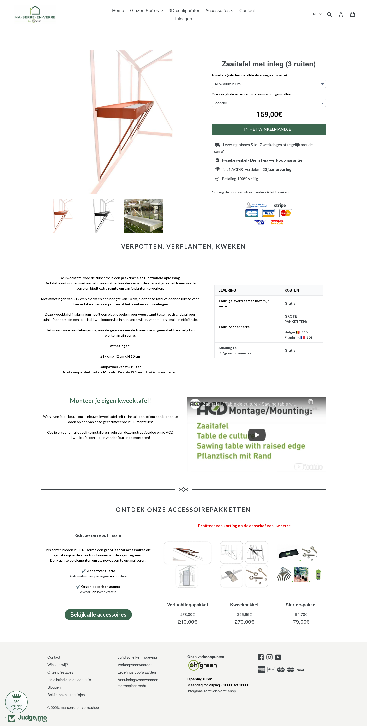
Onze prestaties (60, 672)
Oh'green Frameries (234, 353)
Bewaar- (85, 592)
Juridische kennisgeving (137, 657)
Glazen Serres (145, 10)
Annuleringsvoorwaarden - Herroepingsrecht (139, 682)
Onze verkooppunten (205, 656)
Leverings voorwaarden (137, 672)
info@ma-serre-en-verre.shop (211, 690)
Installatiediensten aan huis (69, 679)
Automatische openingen (89, 576)
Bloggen (54, 687)
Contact (247, 10)
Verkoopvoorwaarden (135, 664)
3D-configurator (184, 10)
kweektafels (106, 592)
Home (118, 10)
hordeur (121, 576)
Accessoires (218, 10)
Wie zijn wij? (57, 664)
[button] (318, 13)
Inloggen (183, 18)
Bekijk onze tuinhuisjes (66, 694)
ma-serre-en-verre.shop (80, 707)
